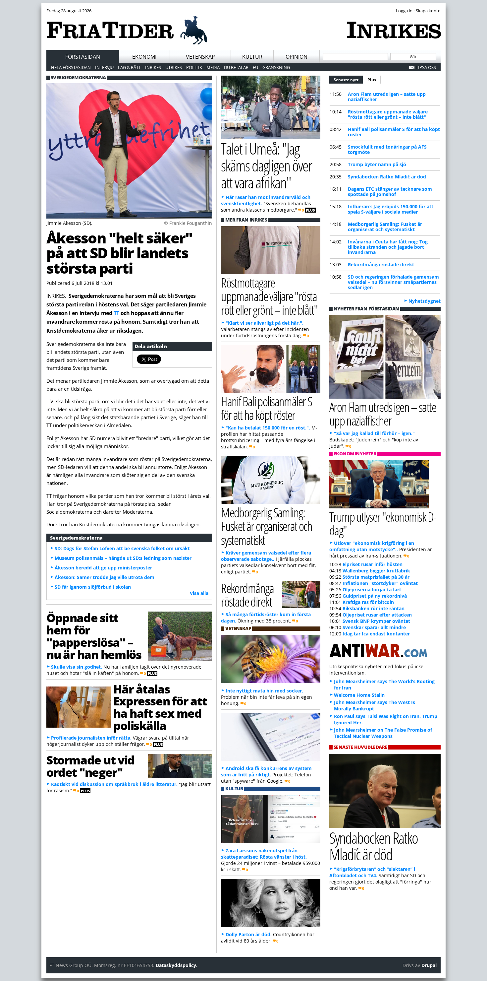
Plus (371, 79)
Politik (194, 67)
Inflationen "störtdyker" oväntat (380, 583)
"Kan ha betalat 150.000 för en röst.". (268, 428)
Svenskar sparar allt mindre (374, 627)
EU (255, 67)
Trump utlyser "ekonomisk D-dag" (382, 523)
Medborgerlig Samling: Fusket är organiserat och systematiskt (385, 226)
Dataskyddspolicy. (176, 965)
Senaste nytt (348, 79)
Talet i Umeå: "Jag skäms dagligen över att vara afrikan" (266, 165)
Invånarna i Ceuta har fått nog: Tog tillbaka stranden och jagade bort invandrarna (388, 246)
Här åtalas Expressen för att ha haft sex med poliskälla (160, 707)
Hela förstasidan (71, 67)
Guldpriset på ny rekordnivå (375, 596)
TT (116, 313)
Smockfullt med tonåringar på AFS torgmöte (387, 149)
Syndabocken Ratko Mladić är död (387, 176)
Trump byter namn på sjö (377, 164)
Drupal (429, 965)
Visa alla (199, 593)
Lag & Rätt (129, 67)
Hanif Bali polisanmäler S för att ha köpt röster (394, 132)
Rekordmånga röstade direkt (381, 264)
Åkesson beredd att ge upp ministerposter (103, 567)
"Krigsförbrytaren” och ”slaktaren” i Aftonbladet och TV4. (372, 872)
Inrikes (153, 67)
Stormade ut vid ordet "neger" (90, 766)
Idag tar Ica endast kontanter (376, 633)
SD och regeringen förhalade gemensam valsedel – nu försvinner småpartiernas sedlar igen (393, 282)
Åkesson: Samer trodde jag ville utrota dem (104, 577)
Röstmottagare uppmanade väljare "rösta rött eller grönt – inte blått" (388, 114)
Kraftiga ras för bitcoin (368, 602)
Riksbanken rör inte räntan (374, 608)
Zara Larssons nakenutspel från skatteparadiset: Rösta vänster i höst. (264, 853)
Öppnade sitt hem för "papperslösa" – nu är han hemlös (93, 636)
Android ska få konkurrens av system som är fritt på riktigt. (266, 771)
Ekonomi (144, 56)
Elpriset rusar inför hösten (373, 564)
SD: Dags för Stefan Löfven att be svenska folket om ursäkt (122, 548)
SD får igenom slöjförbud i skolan (93, 587)
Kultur (252, 56)
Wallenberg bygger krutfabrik (376, 570)
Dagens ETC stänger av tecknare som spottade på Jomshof (390, 191)
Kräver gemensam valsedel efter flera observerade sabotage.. (266, 556)
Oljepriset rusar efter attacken (377, 615)
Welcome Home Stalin (359, 695)
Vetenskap (200, 56)
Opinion (296, 56)
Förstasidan (82, 56)
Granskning (276, 67)
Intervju (104, 67)
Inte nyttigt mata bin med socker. (264, 690)
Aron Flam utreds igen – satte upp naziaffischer (387, 96)
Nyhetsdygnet (424, 301)
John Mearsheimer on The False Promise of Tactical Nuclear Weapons (383, 733)
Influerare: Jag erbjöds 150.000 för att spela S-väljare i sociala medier (390, 209)
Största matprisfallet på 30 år (376, 577)
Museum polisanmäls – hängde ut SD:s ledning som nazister (123, 558)
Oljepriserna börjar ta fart (372, 589)
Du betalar (236, 67)
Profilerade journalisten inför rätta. (91, 738)
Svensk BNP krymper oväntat (376, 621)
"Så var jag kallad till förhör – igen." (374, 433)
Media (213, 67)
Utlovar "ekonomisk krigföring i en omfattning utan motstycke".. (371, 546)
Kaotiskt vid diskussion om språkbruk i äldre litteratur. (114, 784)
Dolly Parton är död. (249, 934)
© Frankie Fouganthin (188, 223)
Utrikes (173, 67)
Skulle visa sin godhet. (76, 667)
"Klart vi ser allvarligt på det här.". (264, 323)
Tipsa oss (426, 67)
